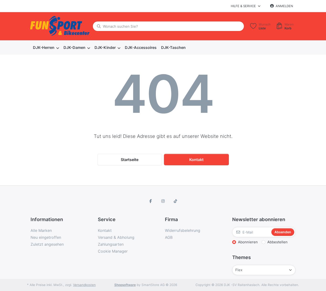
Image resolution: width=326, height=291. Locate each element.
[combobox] (168, 26)
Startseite (129, 159)
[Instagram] (163, 201)
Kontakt (196, 159)
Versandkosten (84, 285)
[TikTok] (175, 201)
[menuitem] (46, 47)
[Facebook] (151, 201)
